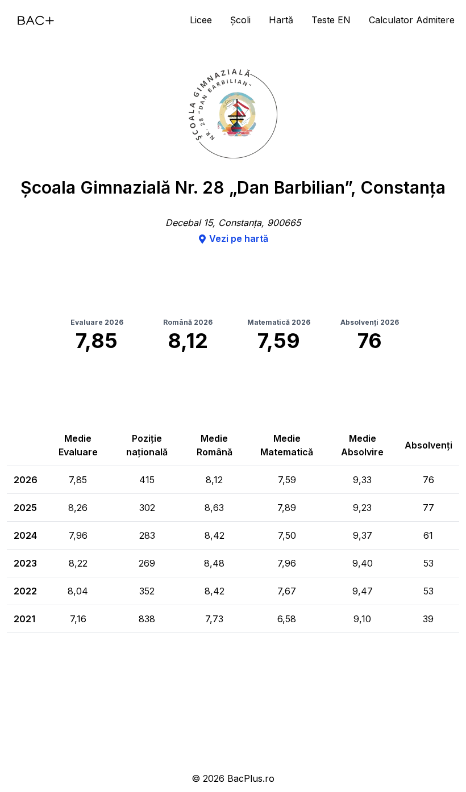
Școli (240, 20)
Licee (201, 20)
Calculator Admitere (412, 20)
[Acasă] (35, 20)
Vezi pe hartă (238, 238)
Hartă (281, 20)
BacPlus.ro (250, 778)
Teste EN (331, 20)
